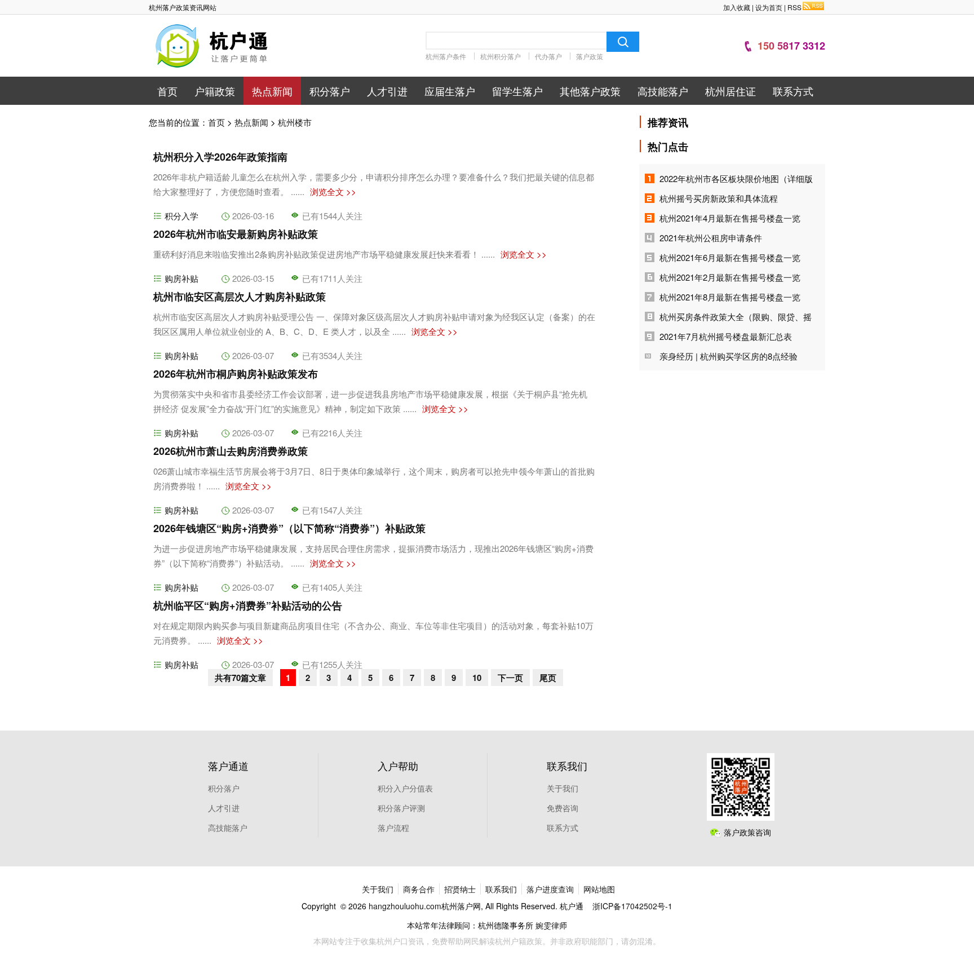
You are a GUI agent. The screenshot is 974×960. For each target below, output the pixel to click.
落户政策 (589, 56)
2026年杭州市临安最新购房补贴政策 (235, 234)
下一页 (510, 677)
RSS (794, 7)
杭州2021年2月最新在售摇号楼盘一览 (729, 277)
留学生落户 (517, 90)
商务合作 (419, 889)
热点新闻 (272, 90)
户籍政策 (214, 90)
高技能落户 (662, 90)
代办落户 (548, 56)
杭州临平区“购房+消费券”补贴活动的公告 (247, 605)
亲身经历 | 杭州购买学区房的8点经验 (728, 356)
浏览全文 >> (333, 191)
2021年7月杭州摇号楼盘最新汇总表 (725, 336)
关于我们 (562, 788)
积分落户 (329, 90)
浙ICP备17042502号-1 (632, 906)
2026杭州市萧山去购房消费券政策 (230, 451)
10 (476, 677)
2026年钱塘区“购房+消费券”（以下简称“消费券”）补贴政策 (289, 528)
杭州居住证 (730, 90)
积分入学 (181, 216)
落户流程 (393, 827)
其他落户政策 (590, 90)
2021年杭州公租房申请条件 (710, 238)
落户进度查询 (550, 889)
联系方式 (793, 90)
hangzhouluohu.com (405, 906)
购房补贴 (181, 278)
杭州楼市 (295, 122)
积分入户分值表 (405, 788)
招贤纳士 (460, 889)
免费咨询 (562, 807)
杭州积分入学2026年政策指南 (220, 156)
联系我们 (501, 889)
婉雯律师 (551, 925)
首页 (167, 90)
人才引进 (387, 90)
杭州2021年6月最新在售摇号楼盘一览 (729, 257)
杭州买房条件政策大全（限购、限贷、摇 (735, 316)
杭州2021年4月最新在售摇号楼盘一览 (729, 218)
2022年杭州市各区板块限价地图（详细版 (736, 178)
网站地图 (599, 889)
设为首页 (768, 7)
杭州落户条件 (446, 56)
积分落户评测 (401, 807)
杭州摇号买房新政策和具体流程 (718, 198)
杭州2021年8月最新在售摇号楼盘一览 (729, 297)
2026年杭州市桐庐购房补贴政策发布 (235, 373)
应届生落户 (449, 90)
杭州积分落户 (500, 56)
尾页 (547, 677)
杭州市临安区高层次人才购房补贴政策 (239, 296)
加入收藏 (736, 7)
